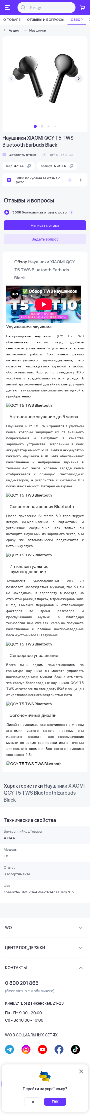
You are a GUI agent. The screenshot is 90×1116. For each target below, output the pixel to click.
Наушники (37, 30)
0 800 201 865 (21, 983)
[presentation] (12, 79)
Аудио (14, 30)
